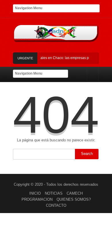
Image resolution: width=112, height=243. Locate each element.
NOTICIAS (54, 193)
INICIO (35, 193)
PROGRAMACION (37, 199)
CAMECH (75, 193)
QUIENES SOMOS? (74, 199)
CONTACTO (56, 205)
